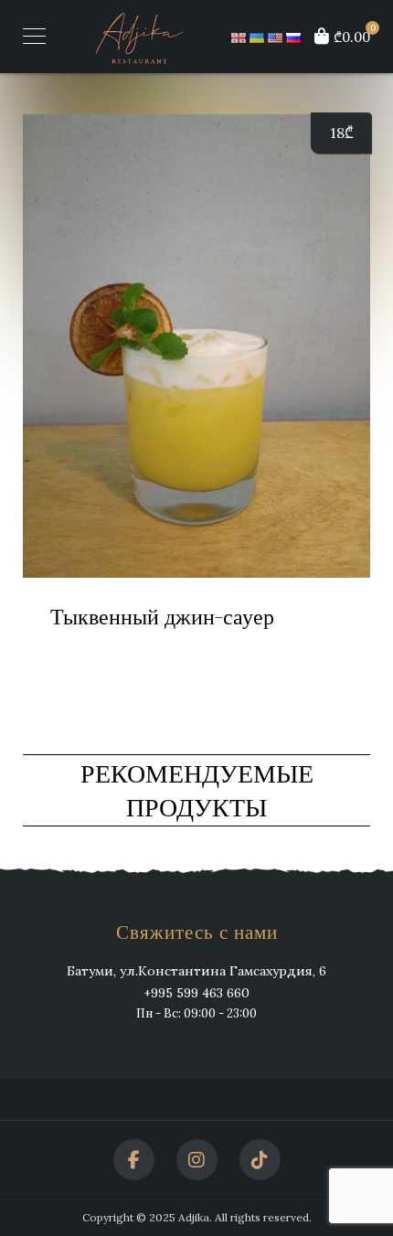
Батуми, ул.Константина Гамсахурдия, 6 (196, 971)
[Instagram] (197, 1159)
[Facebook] (133, 1159)
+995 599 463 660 (196, 993)
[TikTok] (260, 1159)
